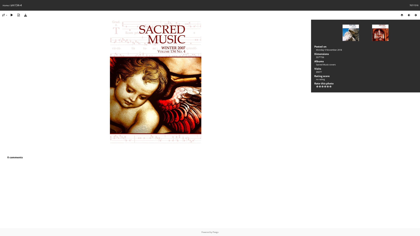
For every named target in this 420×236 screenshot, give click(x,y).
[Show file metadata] (18, 15)
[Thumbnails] (402, 15)
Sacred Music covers (326, 64)
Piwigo (216, 232)
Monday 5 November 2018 (329, 49)
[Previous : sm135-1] (408, 15)
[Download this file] (25, 15)
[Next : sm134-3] (415, 15)
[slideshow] (11, 15)
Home (6, 5)
